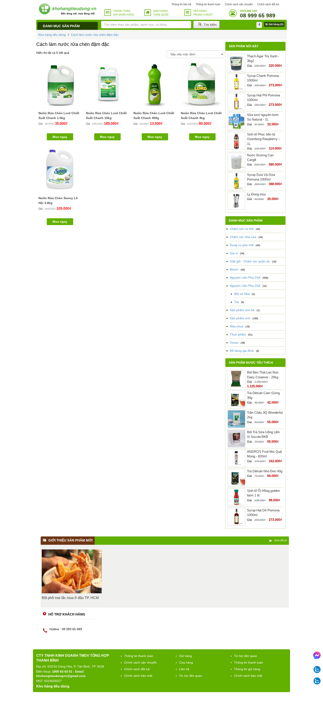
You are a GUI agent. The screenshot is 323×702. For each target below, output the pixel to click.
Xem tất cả (280, 540)
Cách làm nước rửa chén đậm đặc (95, 34)
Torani (234, 342)
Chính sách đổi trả (268, 4)
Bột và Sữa (242, 294)
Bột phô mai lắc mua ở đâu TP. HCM (70, 598)
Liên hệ (184, 669)
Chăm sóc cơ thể (242, 229)
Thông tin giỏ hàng (247, 669)
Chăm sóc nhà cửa (243, 237)
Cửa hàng (186, 662)
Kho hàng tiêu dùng (52, 34)
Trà (236, 302)
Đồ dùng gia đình (242, 350)
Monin (234, 269)
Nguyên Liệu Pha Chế (245, 277)
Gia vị (234, 253)
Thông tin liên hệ (181, 4)
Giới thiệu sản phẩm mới (70, 540)
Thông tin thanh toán (208, 4)
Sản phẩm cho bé (242, 310)
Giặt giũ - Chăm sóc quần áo (250, 261)
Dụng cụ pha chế (242, 245)
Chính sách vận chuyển (239, 4)
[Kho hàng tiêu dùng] (67, 9)
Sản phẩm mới (240, 318)
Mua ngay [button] (60, 137)
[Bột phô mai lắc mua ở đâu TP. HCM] (72, 571)
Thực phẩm (238, 334)
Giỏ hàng (185, 656)
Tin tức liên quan (190, 675)
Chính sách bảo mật (138, 675)
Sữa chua (236, 326)
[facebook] (259, 25)
